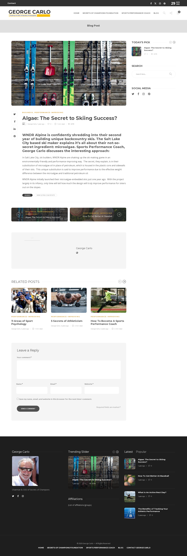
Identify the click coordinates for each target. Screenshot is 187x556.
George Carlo (32, 124)
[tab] (128, 451)
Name (19, 384)
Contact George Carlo (138, 548)
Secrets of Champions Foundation (100, 13)
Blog (156, 13)
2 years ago (25, 329)
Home (76, 13)
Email (53, 384)
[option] (29, 308)
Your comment (24, 357)
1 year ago (40, 124)
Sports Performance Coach (136, 13)
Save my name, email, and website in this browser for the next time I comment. (55, 399)
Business (27, 112)
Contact (12, 3)
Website (88, 384)
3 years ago (65, 326)
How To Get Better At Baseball (97, 216)
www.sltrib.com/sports (46, 195)
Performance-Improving (48, 112)
